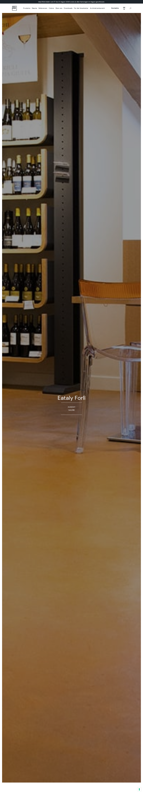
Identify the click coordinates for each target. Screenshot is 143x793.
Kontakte (115, 8)
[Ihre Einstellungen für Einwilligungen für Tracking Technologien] (139, 789)
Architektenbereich (97, 8)
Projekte (69, 390)
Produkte (26, 8)
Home (61, 390)
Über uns (58, 8)
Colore (51, 8)
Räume (34, 8)
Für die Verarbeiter (81, 8)
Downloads (68, 8)
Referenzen (43, 8)
